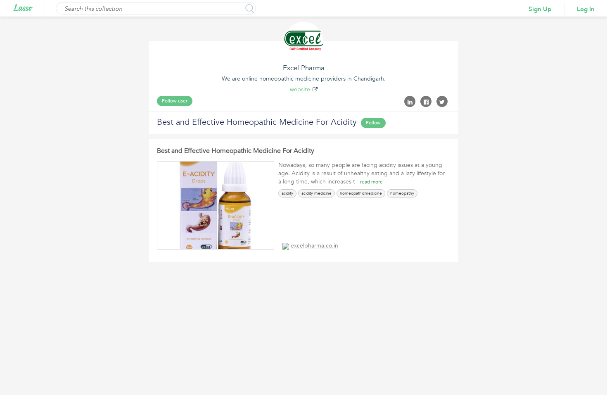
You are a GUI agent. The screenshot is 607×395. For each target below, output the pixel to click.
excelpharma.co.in (314, 246)
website (300, 89)
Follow (373, 122)
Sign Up (540, 9)
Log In (586, 9)
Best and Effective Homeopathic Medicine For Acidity (235, 150)
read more (371, 181)
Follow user (174, 101)
